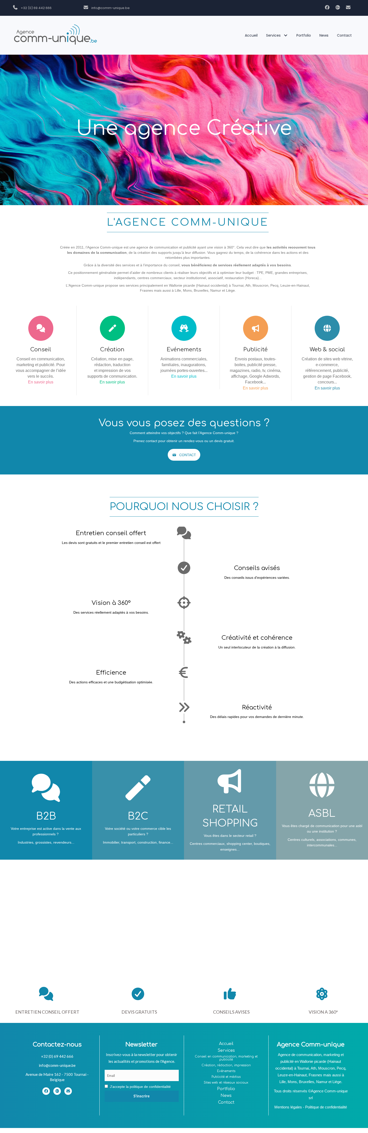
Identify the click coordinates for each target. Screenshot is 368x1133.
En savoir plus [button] (40, 382)
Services (226, 1050)
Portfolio (226, 1089)
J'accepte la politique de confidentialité (140, 1087)
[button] (326, 7)
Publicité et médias (226, 1077)
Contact (226, 1102)
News (226, 1095)
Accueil (226, 1043)
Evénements (226, 1071)
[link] (251, 35)
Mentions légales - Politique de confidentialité (310, 1107)
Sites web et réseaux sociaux (226, 1082)
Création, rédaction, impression (226, 1065)
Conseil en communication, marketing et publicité (226, 1058)
